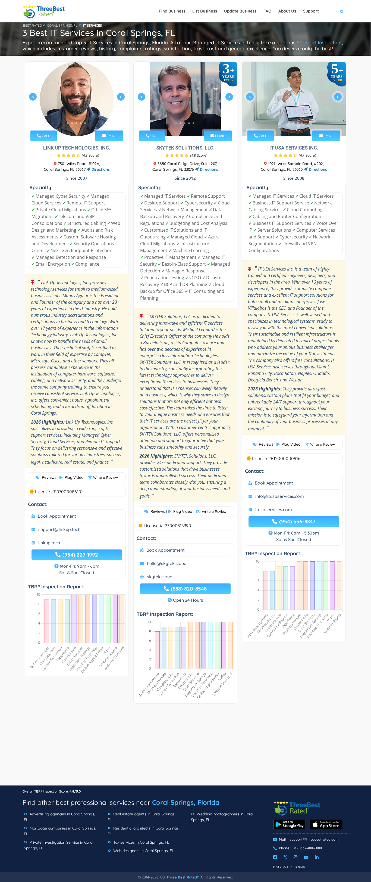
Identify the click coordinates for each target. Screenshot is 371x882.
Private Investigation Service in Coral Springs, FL (58, 845)
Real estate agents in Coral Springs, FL (141, 817)
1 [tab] (67, 123)
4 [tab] (80, 123)
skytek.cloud (159, 576)
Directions (100, 169)
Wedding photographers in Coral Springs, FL (222, 817)
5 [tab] (85, 123)
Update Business (240, 11)
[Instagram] (295, 857)
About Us (287, 11)
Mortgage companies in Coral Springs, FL (60, 831)
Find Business (172, 11)
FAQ (267, 11)
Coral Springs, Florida (185, 802)
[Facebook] (275, 857)
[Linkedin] (317, 857)
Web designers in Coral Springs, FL (143, 850)
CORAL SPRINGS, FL (62, 25)
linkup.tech (49, 542)
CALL (45, 135)
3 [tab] (76, 123)
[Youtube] (306, 857)
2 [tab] (72, 123)
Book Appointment (57, 516)
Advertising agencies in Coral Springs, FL (59, 817)
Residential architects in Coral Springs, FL (144, 831)
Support (311, 11)
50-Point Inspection (319, 42)
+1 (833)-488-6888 (307, 848)
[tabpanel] (77, 99)
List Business (204, 11)
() (90, 155)
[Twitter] (285, 857)
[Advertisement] (185, 747)
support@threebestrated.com (314, 839)
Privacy (281, 866)
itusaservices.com (273, 509)
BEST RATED (32, 25)
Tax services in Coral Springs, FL (140, 842)
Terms (299, 866)
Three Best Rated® (182, 877)
